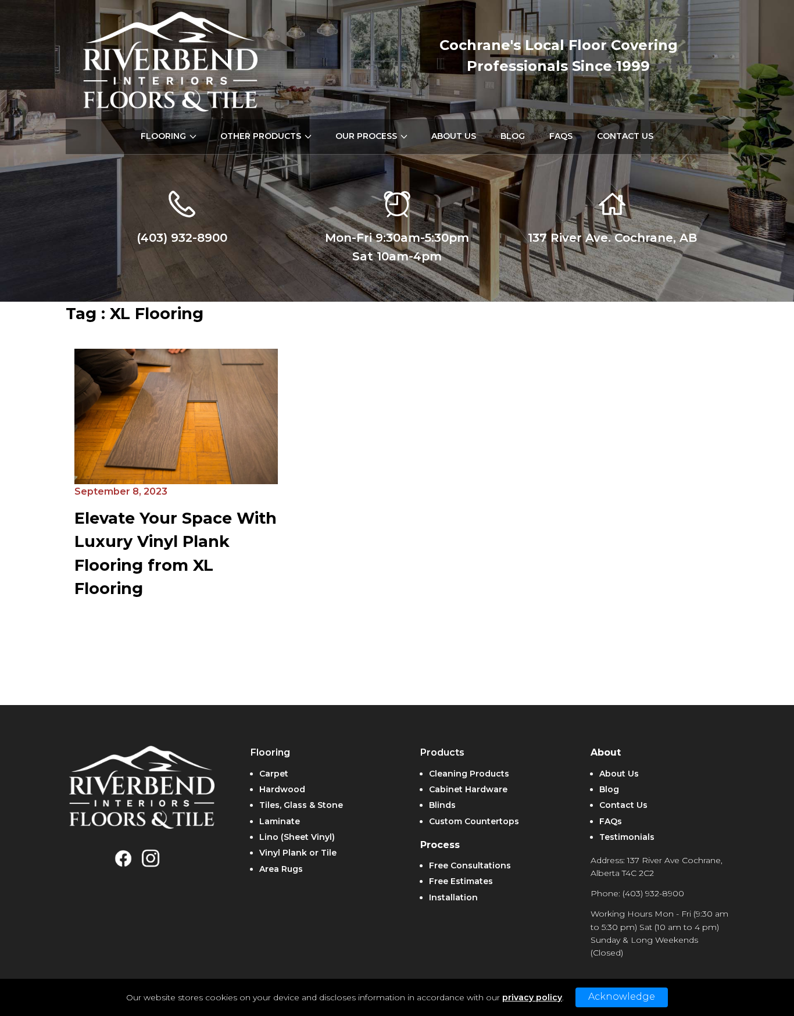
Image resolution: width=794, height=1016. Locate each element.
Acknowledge (621, 996)
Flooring (270, 752)
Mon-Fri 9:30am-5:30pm (397, 238)
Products (442, 752)
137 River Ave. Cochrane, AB (612, 238)
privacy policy (532, 997)
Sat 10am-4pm (397, 256)
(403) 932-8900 (182, 238)
